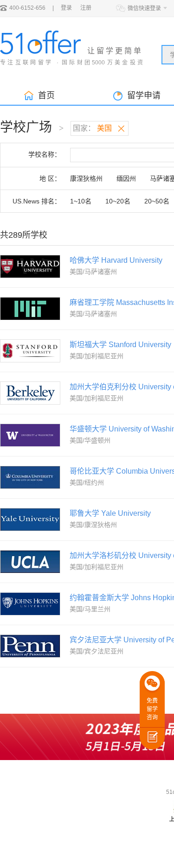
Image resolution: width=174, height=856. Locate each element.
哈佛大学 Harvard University (116, 260)
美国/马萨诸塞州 (93, 271)
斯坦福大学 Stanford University (120, 345)
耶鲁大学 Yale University (110, 513)
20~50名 (156, 201)
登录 (66, 8)
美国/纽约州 (87, 482)
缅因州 (126, 178)
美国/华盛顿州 (90, 440)
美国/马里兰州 (90, 609)
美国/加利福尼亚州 (96, 356)
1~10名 (80, 201)
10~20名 (117, 201)
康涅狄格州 (86, 178)
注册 (85, 8)
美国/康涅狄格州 (93, 524)
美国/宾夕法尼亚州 (96, 651)
